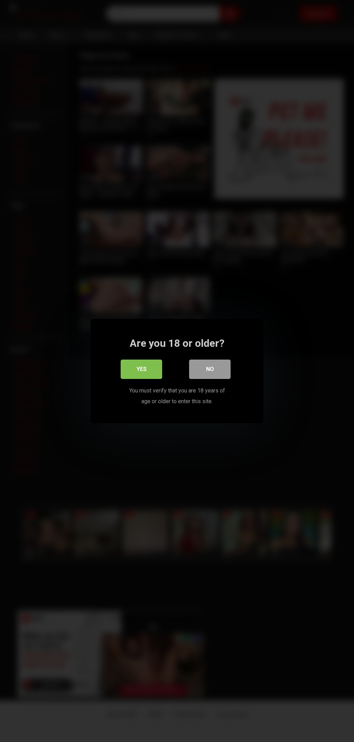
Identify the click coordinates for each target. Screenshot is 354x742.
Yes (142, 369)
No (210, 369)
